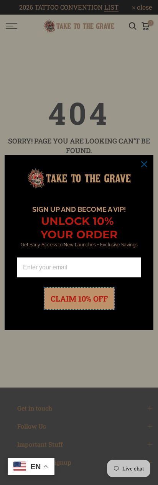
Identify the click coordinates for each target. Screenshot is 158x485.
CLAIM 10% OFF (79, 299)
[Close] (144, 164)
